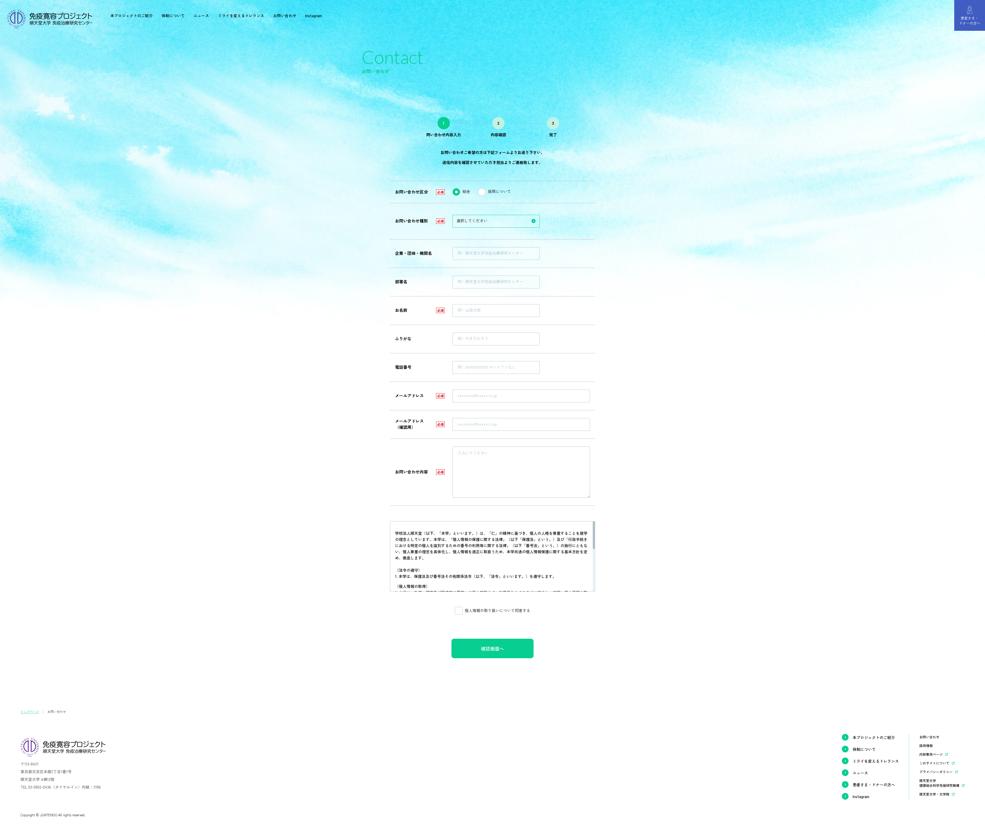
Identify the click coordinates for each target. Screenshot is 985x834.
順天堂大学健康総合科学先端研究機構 (939, 783)
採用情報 (926, 745)
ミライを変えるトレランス (241, 15)
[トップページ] (49, 25)
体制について (173, 15)
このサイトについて (934, 763)
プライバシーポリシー (936, 771)
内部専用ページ (931, 754)
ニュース (201, 15)
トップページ (30, 711)
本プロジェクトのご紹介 (131, 15)
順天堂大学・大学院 (934, 794)
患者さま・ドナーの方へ (874, 784)
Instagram (313, 15)
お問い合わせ (284, 15)
